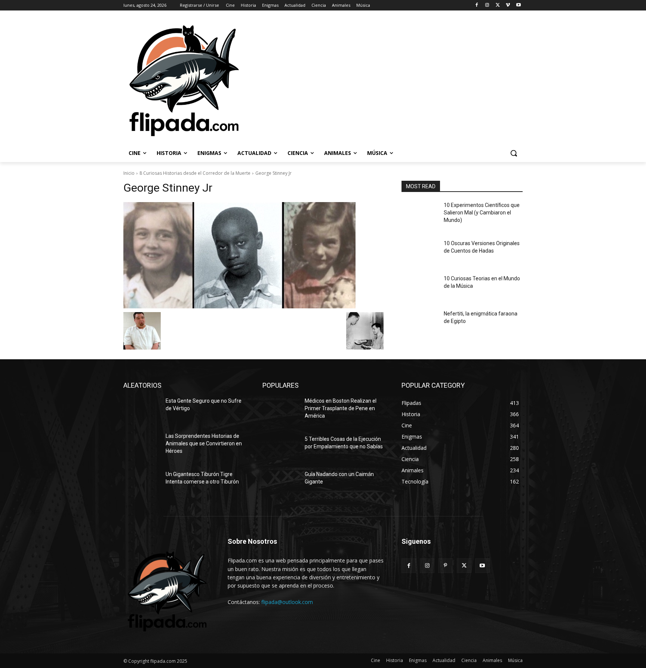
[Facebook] (477, 5)
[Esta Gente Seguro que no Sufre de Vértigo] (141, 410)
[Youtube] (518, 5)
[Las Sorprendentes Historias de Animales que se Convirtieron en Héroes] (141, 445)
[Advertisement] (424, 80)
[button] (514, 153)
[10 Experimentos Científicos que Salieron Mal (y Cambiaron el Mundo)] (420, 214)
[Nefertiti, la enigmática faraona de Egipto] (420, 323)
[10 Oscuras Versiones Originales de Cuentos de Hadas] (420, 252)
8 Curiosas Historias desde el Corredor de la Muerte (194, 173)
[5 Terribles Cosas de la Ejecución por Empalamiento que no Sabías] (280, 448)
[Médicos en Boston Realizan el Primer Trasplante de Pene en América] (280, 410)
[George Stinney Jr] (253, 255)
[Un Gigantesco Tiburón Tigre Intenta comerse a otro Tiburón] (141, 483)
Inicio (129, 173)
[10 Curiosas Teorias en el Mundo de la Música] (420, 288)
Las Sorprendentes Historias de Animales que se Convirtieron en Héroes (204, 443)
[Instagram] (487, 5)
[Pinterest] (445, 565)
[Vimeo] (508, 5)
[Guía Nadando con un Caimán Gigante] (280, 483)
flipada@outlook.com (287, 602)
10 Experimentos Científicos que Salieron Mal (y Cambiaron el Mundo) (482, 212)
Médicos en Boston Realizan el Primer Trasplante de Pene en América (340, 408)
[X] (497, 5)
